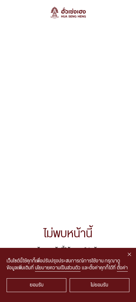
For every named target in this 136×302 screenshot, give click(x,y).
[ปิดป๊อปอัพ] (129, 254)
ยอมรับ (37, 285)
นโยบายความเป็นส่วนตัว (58, 268)
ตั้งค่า (122, 268)
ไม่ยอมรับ (99, 285)
